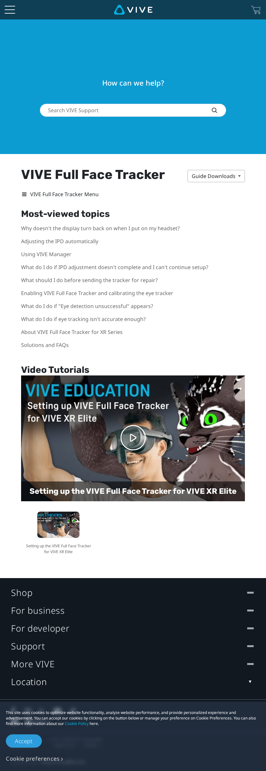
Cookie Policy (77, 723)
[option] (58, 531)
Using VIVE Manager (46, 254)
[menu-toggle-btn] (9, 9)
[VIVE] (133, 10)
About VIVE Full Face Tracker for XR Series (72, 332)
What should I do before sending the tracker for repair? (89, 280)
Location (29, 682)
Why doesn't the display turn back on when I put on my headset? (100, 228)
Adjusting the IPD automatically (59, 241)
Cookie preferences (33, 758)
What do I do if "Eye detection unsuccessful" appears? (87, 306)
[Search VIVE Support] (219, 110)
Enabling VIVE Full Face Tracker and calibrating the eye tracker (97, 293)
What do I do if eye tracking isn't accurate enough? (83, 319)
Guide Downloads (214, 176)
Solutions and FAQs (45, 345)
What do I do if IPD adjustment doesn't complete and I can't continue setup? (114, 267)
